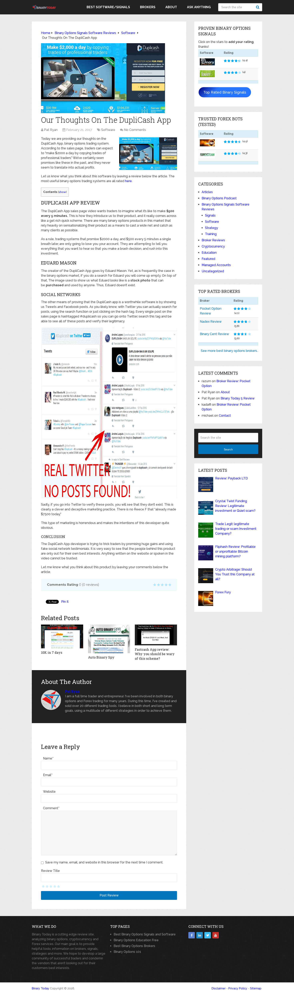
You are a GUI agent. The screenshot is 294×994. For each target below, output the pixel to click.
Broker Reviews (213, 240)
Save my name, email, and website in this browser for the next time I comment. (104, 862)
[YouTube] (215, 935)
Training (211, 234)
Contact (225, 415)
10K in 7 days (51, 652)
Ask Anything (199, 7)
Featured (208, 259)
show (62, 192)
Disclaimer (219, 988)
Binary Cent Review (214, 334)
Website (49, 791)
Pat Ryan (51, 130)
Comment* (51, 808)
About (171, 7)
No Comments (135, 130)
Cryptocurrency (213, 246)
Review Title (50, 871)
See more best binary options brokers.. (229, 351)
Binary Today (40, 988)
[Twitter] (207, 935)
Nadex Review (211, 321)
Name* (48, 758)
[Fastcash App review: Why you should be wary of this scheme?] (156, 635)
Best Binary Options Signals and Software (145, 934)
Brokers (147, 7)
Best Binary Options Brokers (134, 946)
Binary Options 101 (127, 952)
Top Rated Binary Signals (224, 92)
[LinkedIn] (199, 935)
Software (108, 130)
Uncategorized (213, 271)
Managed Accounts (216, 265)
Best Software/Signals (108, 7)
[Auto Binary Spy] (109, 639)
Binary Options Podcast (219, 198)
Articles (207, 192)
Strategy (211, 228)
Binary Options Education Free (136, 940)
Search (258, 7)
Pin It (65, 602)
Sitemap (255, 988)
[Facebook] (191, 935)
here (128, 181)
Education (209, 252)
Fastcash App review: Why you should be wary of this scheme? (155, 654)
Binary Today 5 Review (238, 398)
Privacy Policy (237, 988)
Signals (210, 215)
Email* (47, 775)
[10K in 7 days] (62, 636)
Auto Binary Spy (101, 657)
